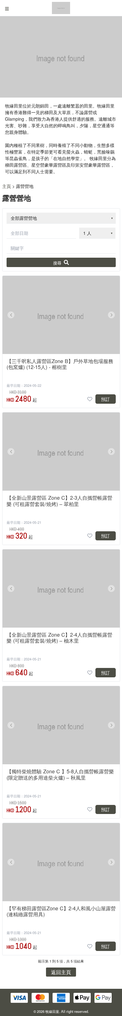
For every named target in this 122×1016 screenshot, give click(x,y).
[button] (11, 314)
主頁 (6, 186)
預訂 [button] (105, 399)
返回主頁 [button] (61, 972)
